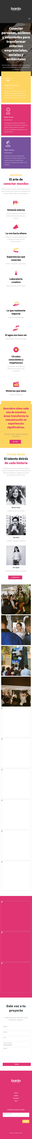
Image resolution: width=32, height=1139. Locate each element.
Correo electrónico (7, 1113)
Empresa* (5, 1032)
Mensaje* (5, 1048)
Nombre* (5, 1026)
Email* (4, 1037)
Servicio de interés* (7, 1043)
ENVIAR (17, 1064)
